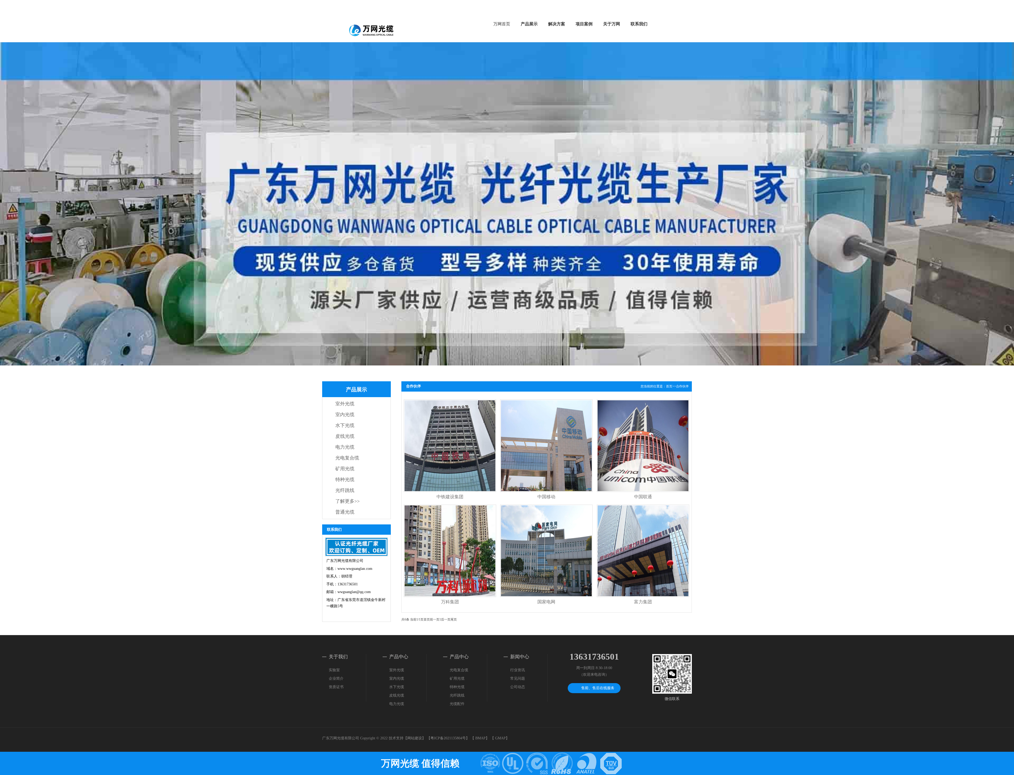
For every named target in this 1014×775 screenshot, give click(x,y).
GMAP (500, 738)
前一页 (434, 619)
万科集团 (450, 601)
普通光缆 (344, 512)
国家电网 (546, 601)
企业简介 (336, 678)
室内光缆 (344, 414)
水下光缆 (344, 425)
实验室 (334, 670)
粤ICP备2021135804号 (448, 738)
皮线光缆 (344, 436)
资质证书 (336, 687)
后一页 (445, 619)
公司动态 (517, 687)
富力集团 (643, 601)
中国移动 (546, 496)
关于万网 (611, 24)
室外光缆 (344, 403)
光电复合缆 (347, 458)
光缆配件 (457, 704)
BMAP (480, 738)
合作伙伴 (682, 386)
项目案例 (584, 24)
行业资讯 (517, 670)
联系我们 (639, 24)
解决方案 (556, 24)
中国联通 (643, 496)
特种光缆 (344, 479)
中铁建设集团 (449, 496)
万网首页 (501, 24)
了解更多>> (347, 501)
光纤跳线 (344, 490)
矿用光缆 (344, 468)
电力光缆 (344, 447)
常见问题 (517, 678)
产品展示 (529, 24)
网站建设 (414, 738)
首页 (669, 386)
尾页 (453, 619)
